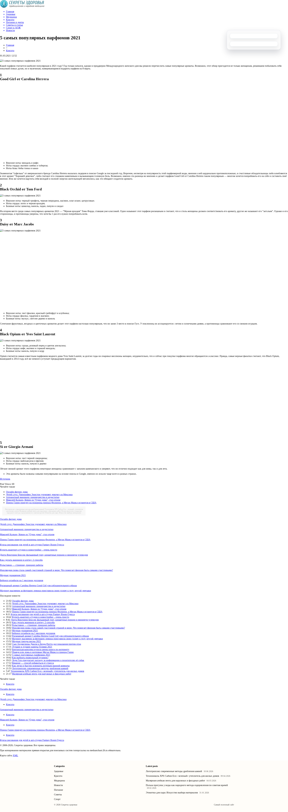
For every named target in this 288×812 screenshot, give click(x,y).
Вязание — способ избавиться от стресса (33, 663)
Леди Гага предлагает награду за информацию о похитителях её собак (48, 660)
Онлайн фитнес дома (17, 492)
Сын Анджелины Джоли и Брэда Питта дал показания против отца (46, 644)
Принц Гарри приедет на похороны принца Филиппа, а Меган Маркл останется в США (51, 502)
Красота (10, 50)
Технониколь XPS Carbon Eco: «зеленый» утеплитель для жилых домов (47, 671)
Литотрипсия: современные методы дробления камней (24, 509)
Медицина (59, 780)
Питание (58, 790)
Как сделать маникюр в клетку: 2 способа (21, 560)
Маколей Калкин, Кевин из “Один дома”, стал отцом (33, 500)
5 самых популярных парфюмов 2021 (31, 655)
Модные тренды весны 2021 (26, 641)
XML (15, 755)
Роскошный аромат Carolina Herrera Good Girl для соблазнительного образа (38, 585)
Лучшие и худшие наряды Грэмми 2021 (32, 646)
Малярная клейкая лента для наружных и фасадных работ (40, 511)
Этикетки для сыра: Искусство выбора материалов (63, 513)
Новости (58, 785)
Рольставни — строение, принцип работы (21, 565)
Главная (10, 45)
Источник (5, 479)
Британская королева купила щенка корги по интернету (40, 649)
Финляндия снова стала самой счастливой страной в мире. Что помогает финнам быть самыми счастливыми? (56, 570)
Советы (58, 794)
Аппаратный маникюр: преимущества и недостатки (32, 497)
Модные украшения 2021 (13, 575)
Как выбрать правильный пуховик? (30, 657)
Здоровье (58, 771)
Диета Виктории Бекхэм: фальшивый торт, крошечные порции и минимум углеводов (44, 555)
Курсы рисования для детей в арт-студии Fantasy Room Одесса (32, 544)
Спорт (57, 799)
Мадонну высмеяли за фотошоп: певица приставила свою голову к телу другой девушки (45, 590)
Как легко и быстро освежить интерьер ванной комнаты (41, 665)
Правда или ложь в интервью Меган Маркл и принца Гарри (43, 652)
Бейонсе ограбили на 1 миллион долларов (21, 580)
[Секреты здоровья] (22, 7)
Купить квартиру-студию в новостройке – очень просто (28, 549)
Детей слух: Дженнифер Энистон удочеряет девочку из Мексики (39, 494)
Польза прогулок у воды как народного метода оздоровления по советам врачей (44, 512)
